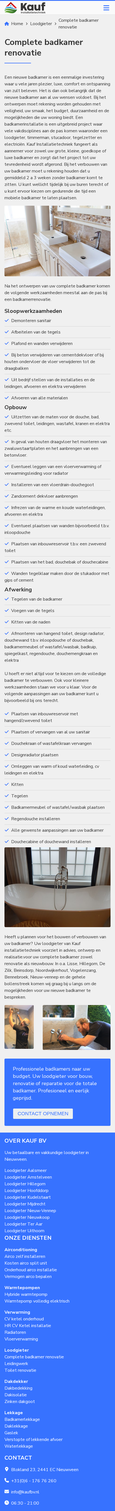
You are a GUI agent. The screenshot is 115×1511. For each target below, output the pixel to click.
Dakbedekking (18, 1388)
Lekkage (13, 1413)
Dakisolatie (15, 1395)
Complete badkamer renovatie (34, 1357)
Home (17, 24)
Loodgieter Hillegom (24, 1184)
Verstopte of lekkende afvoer (33, 1439)
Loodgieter (41, 24)
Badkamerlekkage (22, 1419)
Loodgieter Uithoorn (24, 1231)
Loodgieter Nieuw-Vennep (30, 1211)
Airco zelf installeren (24, 1256)
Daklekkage (16, 1426)
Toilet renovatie (20, 1370)
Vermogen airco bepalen (28, 1276)
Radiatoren (15, 1332)
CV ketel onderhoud (24, 1319)
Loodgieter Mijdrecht (24, 1204)
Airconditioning (20, 1250)
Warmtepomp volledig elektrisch (37, 1301)
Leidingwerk (16, 1364)
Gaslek (11, 1433)
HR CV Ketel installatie (27, 1326)
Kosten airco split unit (25, 1263)
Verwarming (17, 1312)
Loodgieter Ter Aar (23, 1224)
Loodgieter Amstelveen (28, 1177)
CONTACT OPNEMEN (43, 1113)
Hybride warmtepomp (25, 1294)
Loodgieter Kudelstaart (27, 1197)
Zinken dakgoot (19, 1402)
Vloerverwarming (21, 1339)
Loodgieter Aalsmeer (25, 1170)
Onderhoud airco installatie (30, 1270)
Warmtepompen (22, 1288)
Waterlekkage (18, 1446)
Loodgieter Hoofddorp (26, 1191)
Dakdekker (16, 1381)
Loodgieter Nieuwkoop (27, 1217)
